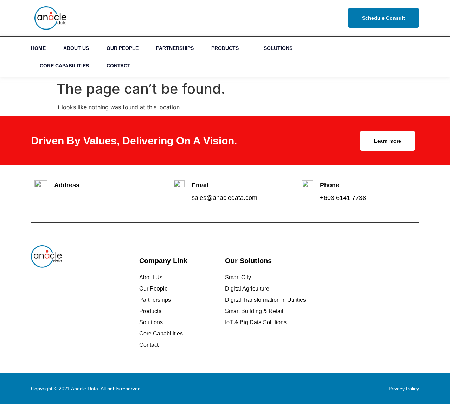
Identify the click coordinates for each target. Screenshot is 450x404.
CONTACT (118, 66)
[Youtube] (410, 56)
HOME (38, 48)
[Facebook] (395, 56)
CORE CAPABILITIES (64, 66)
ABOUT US (76, 48)
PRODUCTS (225, 48)
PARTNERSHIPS (175, 48)
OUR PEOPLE (123, 48)
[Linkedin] (379, 56)
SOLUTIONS (278, 48)
